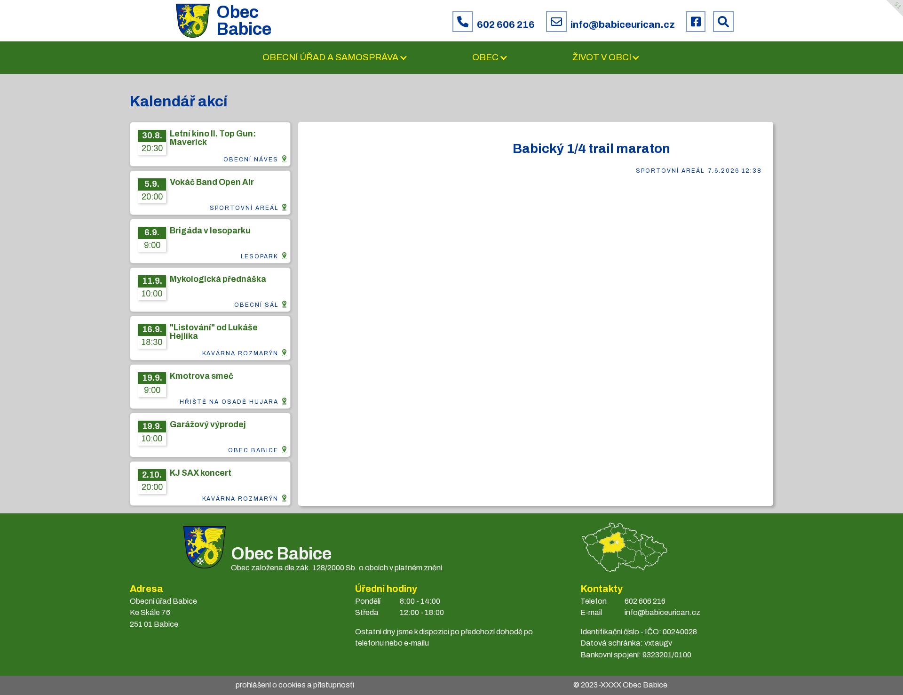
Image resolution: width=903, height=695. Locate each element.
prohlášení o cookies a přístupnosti (295, 685)
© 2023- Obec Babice (620, 685)
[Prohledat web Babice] (723, 21)
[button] (335, 57)
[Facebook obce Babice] (695, 21)
